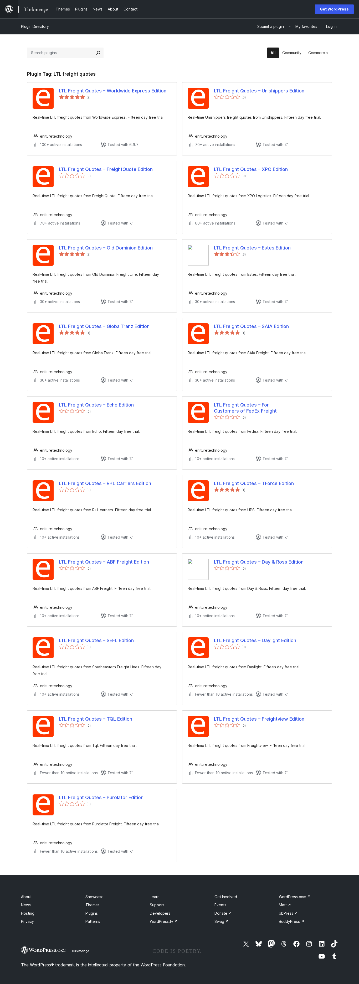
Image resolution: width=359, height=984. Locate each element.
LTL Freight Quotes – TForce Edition (254, 483)
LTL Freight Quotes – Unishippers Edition (259, 90)
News (26, 905)
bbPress (288, 913)
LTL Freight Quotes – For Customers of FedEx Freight (245, 408)
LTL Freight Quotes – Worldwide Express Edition (112, 90)
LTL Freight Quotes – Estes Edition (252, 248)
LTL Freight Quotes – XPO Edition (251, 169)
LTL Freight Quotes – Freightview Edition (259, 719)
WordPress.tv (164, 921)
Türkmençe (80, 951)
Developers (160, 913)
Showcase (94, 896)
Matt (285, 905)
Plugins (91, 913)
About (26, 896)
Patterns (92, 921)
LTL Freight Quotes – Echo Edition (96, 405)
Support (157, 905)
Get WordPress (334, 9)
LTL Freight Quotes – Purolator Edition (101, 797)
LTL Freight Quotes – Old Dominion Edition (106, 248)
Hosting (27, 913)
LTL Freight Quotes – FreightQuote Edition (106, 169)
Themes (92, 905)
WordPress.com (295, 896)
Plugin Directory (35, 26)
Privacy (27, 921)
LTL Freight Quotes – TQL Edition (95, 719)
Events (220, 905)
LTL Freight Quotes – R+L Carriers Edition (105, 483)
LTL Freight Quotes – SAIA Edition (251, 326)
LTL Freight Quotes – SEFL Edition (96, 640)
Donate (223, 913)
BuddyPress (291, 921)
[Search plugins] (98, 53)
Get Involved (225, 896)
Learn (155, 896)
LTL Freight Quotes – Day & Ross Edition (259, 562)
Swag (221, 921)
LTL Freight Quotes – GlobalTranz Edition (104, 326)
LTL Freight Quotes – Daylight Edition (255, 640)
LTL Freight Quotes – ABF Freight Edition (104, 562)
